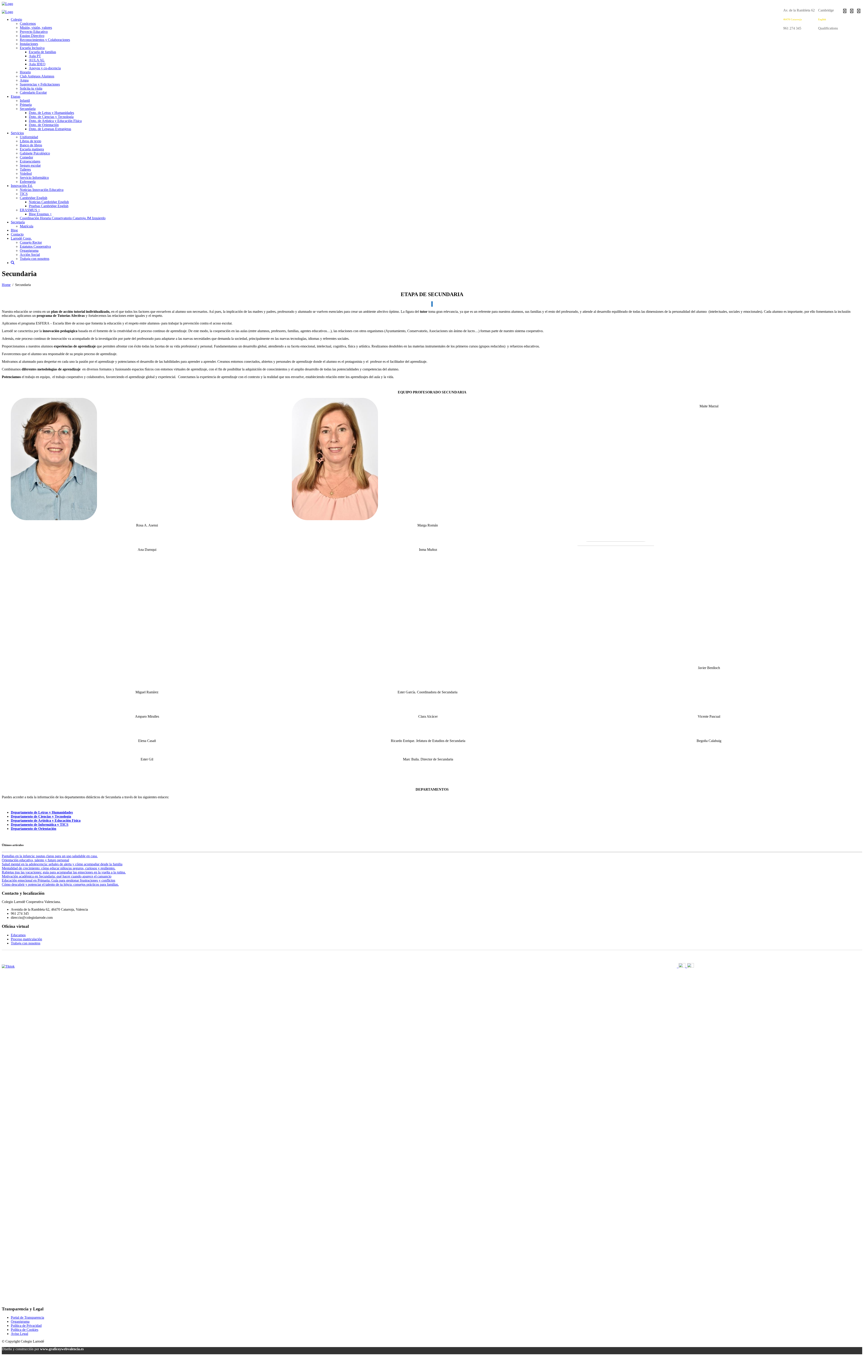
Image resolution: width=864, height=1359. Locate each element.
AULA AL (37, 60)
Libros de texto (30, 141)
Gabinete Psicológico (35, 153)
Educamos (18, 935)
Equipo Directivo (32, 36)
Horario (25, 72)
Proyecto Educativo (34, 32)
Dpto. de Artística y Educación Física (55, 121)
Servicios (17, 133)
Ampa (24, 80)
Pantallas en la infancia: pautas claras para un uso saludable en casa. (50, 856)
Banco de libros (31, 145)
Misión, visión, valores (36, 27)
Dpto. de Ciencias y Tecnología (51, 117)
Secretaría (18, 222)
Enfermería (28, 182)
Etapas (15, 96)
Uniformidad (29, 137)
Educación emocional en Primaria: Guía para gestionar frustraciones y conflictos (58, 880)
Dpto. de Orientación (44, 125)
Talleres (25, 169)
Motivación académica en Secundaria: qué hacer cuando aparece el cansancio (56, 876)
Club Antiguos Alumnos (37, 76)
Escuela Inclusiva (32, 48)
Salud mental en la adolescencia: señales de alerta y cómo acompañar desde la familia (62, 864)
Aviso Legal (19, 1334)
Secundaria (28, 109)
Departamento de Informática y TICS (39, 824)
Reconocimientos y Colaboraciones (45, 40)
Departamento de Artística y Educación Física (46, 820)
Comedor (26, 157)
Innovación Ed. (22, 186)
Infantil (25, 100)
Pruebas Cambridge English (48, 206)
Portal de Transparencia (27, 1317)
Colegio (16, 19)
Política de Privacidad (26, 1325)
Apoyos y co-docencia (45, 68)
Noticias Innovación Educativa (41, 190)
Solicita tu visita (31, 88)
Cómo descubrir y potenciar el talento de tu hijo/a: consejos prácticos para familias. (60, 884)
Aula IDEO (37, 64)
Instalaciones (29, 44)
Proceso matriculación (26, 939)
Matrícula (26, 226)
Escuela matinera (32, 149)
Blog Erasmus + (40, 214)
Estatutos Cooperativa (35, 246)
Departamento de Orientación (33, 828)
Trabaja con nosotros (34, 259)
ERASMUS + (30, 210)
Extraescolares (30, 161)
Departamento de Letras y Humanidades (42, 812)
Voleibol (26, 173)
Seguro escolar (30, 165)
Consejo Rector (31, 242)
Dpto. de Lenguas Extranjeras (50, 129)
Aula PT (35, 56)
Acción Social (30, 254)
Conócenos (28, 23)
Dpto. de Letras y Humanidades (51, 113)
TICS (24, 194)
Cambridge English (33, 198)
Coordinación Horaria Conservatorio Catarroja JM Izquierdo (63, 218)
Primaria (26, 105)
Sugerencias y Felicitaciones (40, 84)
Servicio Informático (34, 177)
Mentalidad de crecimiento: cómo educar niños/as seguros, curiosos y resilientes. (58, 868)
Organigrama (29, 250)
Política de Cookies (24, 1330)
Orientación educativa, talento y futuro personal (35, 860)
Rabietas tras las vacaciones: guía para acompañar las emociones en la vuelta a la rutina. (64, 872)
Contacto (17, 234)
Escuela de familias (42, 52)
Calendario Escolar (33, 92)
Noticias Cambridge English (49, 202)
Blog (14, 230)
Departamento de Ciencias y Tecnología (41, 816)
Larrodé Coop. (21, 238)
